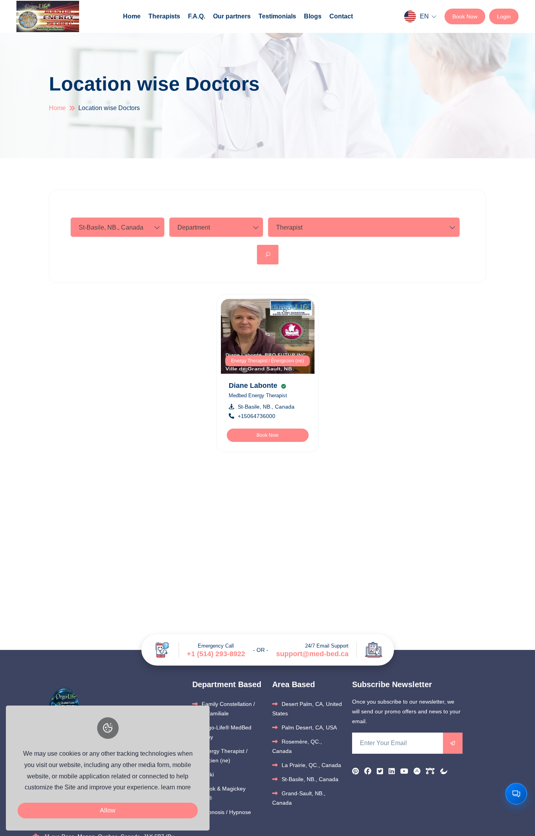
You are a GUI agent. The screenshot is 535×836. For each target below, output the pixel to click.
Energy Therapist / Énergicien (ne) (267, 361)
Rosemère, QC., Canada (297, 746)
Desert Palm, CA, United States (307, 709)
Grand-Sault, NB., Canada (298, 798)
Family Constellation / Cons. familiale (223, 709)
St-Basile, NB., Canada (266, 407)
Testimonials (277, 16)
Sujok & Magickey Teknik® (219, 793)
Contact (341, 16)
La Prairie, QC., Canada (311, 765)
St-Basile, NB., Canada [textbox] (111, 227)
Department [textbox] (193, 227)
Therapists (164, 16)
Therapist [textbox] (289, 227)
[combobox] (117, 227)
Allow (108, 810)
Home (132, 16)
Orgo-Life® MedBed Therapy (221, 732)
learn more (176, 787)
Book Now (464, 16)
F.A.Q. (196, 16)
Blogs (313, 16)
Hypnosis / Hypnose (226, 812)
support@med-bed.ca (312, 654)
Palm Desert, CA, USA (309, 727)
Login (504, 16)
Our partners (232, 16)
